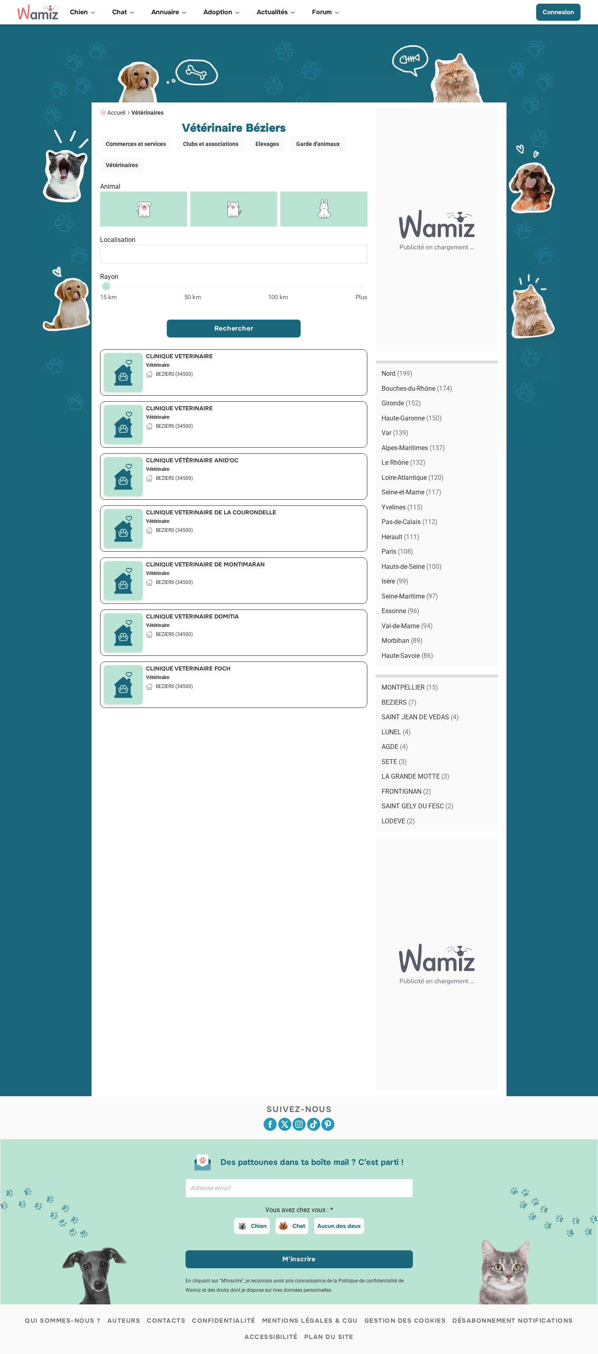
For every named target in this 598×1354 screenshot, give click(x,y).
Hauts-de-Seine (412, 566)
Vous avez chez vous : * (299, 1210)
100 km (278, 297)
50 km (192, 297)
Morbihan (402, 640)
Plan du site (329, 1337)
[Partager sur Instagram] (299, 1124)
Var (395, 433)
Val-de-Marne (407, 626)
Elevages (267, 144)
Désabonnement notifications (512, 1321)
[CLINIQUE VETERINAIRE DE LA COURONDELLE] (123, 528)
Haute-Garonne (412, 418)
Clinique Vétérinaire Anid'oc (192, 460)
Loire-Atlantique (413, 477)
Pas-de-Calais (410, 522)
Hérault (400, 537)
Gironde (401, 403)
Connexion (558, 12)
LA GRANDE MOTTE (416, 776)
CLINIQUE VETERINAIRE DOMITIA (192, 616)
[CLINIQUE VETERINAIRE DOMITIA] (123, 632)
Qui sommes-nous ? (63, 1321)
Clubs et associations (210, 144)
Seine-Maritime (410, 596)
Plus (361, 297)
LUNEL (396, 732)
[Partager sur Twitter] (284, 1124)
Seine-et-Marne (411, 492)
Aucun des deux (339, 1226)
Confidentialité (223, 1321)
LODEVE (398, 821)
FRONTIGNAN (406, 791)
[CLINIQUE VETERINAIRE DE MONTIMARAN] (123, 580)
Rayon (109, 277)
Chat (298, 1226)
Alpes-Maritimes (413, 448)
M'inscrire (299, 1259)
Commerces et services (136, 144)
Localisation (117, 240)
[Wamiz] (37, 12)
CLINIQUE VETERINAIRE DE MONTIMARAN (205, 564)
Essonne (400, 611)
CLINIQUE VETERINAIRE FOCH (188, 668)
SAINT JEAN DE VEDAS (420, 717)
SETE (394, 762)
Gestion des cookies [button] (405, 1321)
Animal (110, 186)
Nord (397, 373)
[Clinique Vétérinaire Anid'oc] (123, 476)
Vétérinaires (147, 112)
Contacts (166, 1321)
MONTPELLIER (410, 687)
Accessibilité (271, 1337)
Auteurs (124, 1321)
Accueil (116, 112)
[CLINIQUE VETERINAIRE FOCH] (123, 684)
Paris (397, 551)
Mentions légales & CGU (310, 1321)
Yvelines (402, 507)
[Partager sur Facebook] (270, 1124)
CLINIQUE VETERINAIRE (179, 356)
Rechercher (233, 328)
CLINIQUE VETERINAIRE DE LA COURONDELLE (211, 512)
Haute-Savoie (407, 656)
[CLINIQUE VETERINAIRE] (123, 372)
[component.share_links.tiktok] (313, 1124)
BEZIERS (399, 702)
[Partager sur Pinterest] (327, 1124)
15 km (108, 297)
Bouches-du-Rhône (417, 388)
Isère (395, 581)
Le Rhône (404, 462)
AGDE (395, 747)
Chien (258, 1226)
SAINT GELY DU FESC (418, 806)
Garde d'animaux (318, 144)
